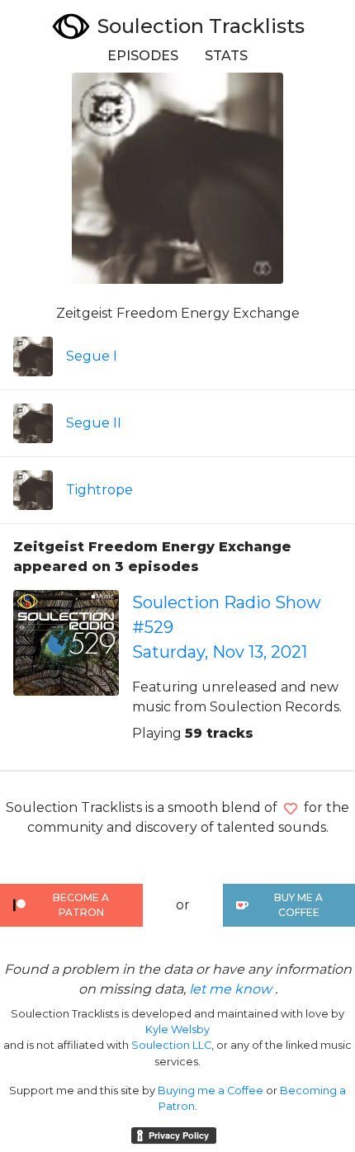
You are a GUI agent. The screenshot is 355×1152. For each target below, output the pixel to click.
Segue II (93, 423)
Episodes (142, 56)
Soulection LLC (171, 1045)
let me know (230, 989)
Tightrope (99, 490)
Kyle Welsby (177, 1029)
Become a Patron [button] (81, 904)
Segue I (91, 356)
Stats (226, 56)
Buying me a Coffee (210, 1090)
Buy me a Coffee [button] (298, 904)
